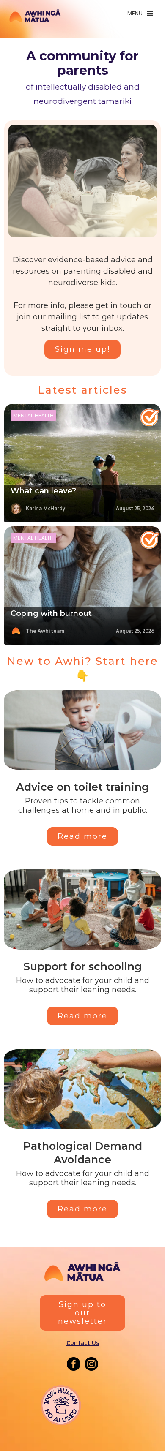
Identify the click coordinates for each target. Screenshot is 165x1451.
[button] (140, 13)
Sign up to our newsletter (82, 1313)
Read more (82, 836)
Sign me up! (82, 349)
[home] (35, 18)
